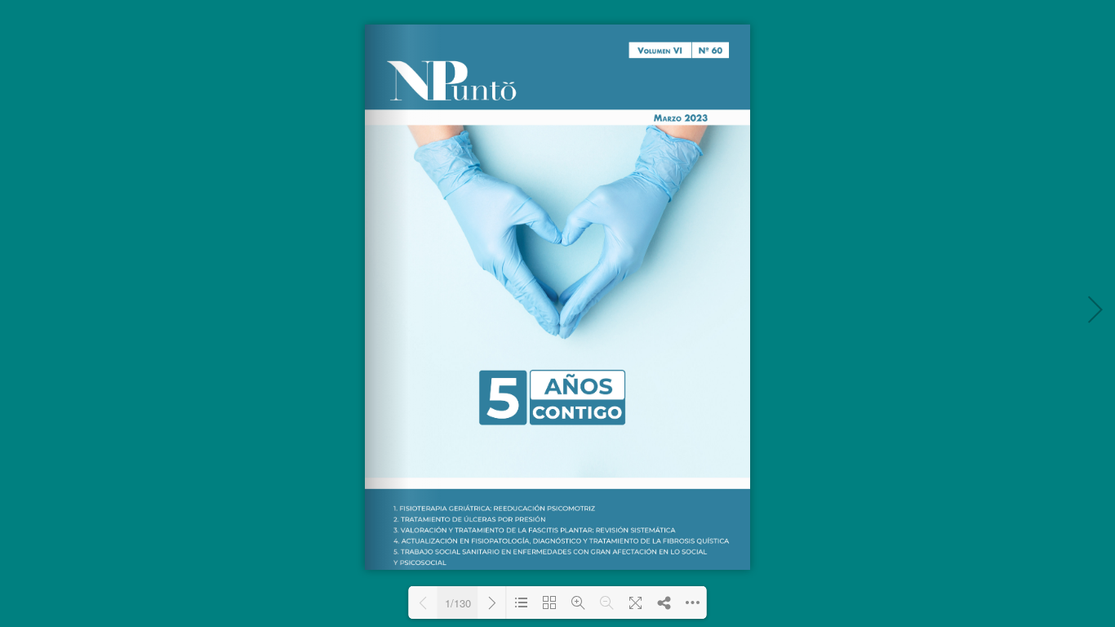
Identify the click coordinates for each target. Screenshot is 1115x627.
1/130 (458, 603)
